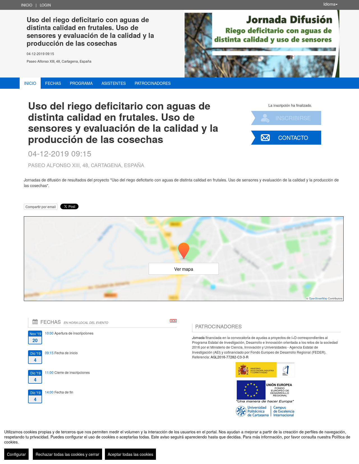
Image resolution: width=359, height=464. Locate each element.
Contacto (293, 137)
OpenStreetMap (318, 298)
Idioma (329, 4)
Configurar (16, 454)
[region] (179, 442)
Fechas (53, 83)
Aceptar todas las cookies (130, 454)
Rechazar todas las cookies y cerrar (67, 454)
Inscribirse (293, 118)
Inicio (26, 5)
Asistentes (114, 83)
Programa (81, 83)
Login (45, 5)
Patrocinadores (153, 83)
